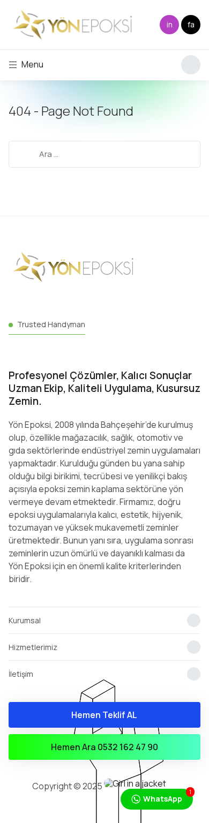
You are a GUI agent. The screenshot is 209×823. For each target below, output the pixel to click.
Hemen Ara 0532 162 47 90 (104, 747)
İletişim (21, 674)
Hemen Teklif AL (104, 715)
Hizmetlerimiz (33, 647)
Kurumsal (25, 620)
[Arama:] (105, 154)
